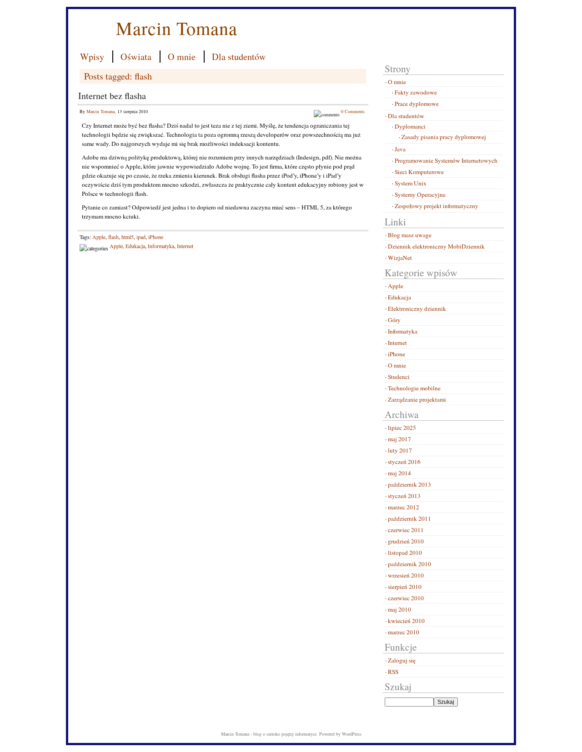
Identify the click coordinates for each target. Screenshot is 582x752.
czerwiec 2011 (406, 530)
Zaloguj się (402, 660)
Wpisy (92, 56)
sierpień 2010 (404, 587)
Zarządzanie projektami (417, 399)
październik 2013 (409, 484)
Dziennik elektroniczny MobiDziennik (436, 246)
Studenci (399, 377)
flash (113, 236)
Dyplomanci (410, 126)
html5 (127, 236)
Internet (185, 245)
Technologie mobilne (414, 388)
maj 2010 (399, 609)
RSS (393, 671)
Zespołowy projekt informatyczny (436, 206)
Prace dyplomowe (417, 104)
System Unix (410, 183)
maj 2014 (399, 473)
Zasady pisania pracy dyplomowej (443, 137)
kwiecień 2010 (406, 621)
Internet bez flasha (112, 96)
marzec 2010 (403, 632)
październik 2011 (409, 518)
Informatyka (161, 245)
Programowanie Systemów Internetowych (446, 160)
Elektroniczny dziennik (417, 308)
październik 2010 (409, 564)
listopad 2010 (405, 552)
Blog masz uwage (409, 235)
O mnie (182, 56)
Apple (98, 236)
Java (400, 149)
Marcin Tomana (176, 27)
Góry (394, 320)
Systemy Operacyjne (420, 194)
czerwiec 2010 (406, 598)
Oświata (135, 56)
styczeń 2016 (404, 462)
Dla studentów (239, 56)
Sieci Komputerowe (419, 172)
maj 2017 (399, 439)
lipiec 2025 (402, 427)
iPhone (155, 236)
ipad (141, 236)
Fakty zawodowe (416, 92)
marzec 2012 (403, 507)
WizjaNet (400, 258)
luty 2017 (400, 450)
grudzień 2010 (406, 541)
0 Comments (353, 111)
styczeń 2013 (404, 496)
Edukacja (135, 245)
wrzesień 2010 (406, 575)
